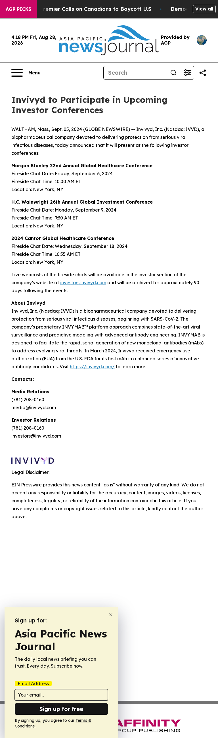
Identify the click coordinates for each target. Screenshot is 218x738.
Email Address (33, 683)
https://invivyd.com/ (92, 366)
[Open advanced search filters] (187, 72)
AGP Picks (18, 9)
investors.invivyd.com (83, 282)
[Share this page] (203, 72)
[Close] (111, 614)
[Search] (173, 72)
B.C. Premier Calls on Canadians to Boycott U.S (90, 9)
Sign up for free (61, 708)
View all (204, 9)
